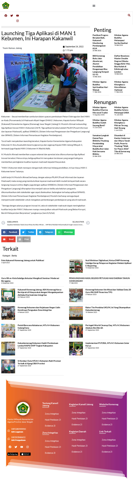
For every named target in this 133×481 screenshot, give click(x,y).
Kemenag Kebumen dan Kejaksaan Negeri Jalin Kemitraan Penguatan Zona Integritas (39, 308)
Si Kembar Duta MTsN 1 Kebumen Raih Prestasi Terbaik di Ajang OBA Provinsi (39, 362)
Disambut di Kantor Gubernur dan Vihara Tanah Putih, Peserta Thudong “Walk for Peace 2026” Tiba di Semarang (122, 143)
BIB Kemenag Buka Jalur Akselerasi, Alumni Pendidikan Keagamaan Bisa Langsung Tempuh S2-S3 (101, 65)
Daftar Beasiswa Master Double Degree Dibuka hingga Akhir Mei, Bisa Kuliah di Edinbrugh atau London (122, 63)
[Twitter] (11, 15)
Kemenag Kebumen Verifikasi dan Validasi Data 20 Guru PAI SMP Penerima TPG (108, 290)
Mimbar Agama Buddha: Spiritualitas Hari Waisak (100, 85)
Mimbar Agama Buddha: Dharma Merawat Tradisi (100, 110)
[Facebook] (5, 15)
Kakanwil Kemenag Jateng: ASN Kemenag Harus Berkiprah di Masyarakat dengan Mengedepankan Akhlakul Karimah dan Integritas (40, 292)
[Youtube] (17, 15)
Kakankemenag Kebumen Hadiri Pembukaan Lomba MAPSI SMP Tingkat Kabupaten (38, 344)
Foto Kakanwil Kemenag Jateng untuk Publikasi (22, 260)
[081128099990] (8, 430)
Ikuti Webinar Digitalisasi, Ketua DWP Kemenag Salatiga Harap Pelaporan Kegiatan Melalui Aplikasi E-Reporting (108, 263)
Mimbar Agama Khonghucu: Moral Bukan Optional (121, 85)
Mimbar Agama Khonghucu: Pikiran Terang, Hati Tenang (121, 124)
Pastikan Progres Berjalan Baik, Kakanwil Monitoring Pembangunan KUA (100, 42)
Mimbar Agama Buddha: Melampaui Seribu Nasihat (121, 39)
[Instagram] (17, 20)
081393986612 (18, 437)
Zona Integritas (52, 414)
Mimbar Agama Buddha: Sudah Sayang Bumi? (99, 123)
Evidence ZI (50, 426)
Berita (14, 255)
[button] (94, 6)
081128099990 (18, 429)
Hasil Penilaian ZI (53, 420)
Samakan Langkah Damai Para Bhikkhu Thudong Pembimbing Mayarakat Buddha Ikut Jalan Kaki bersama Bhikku (101, 144)
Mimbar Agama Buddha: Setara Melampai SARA (121, 110)
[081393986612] (8, 439)
